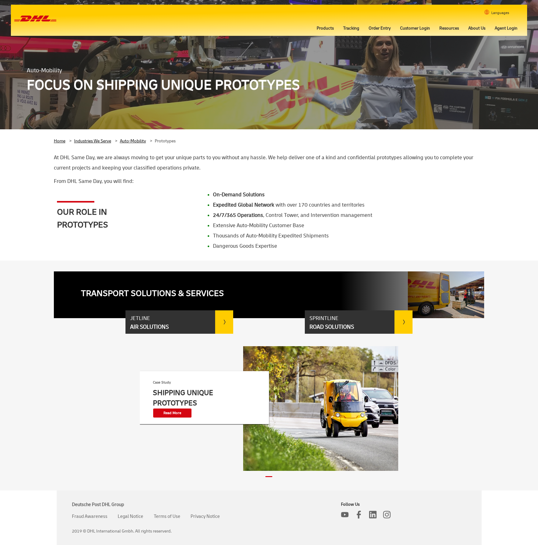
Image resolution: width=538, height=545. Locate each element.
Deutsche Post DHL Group (98, 505)
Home (59, 141)
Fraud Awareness (89, 516)
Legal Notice (130, 516)
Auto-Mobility (133, 141)
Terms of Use (167, 516)
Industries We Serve (92, 141)
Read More (172, 413)
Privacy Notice (205, 516)
